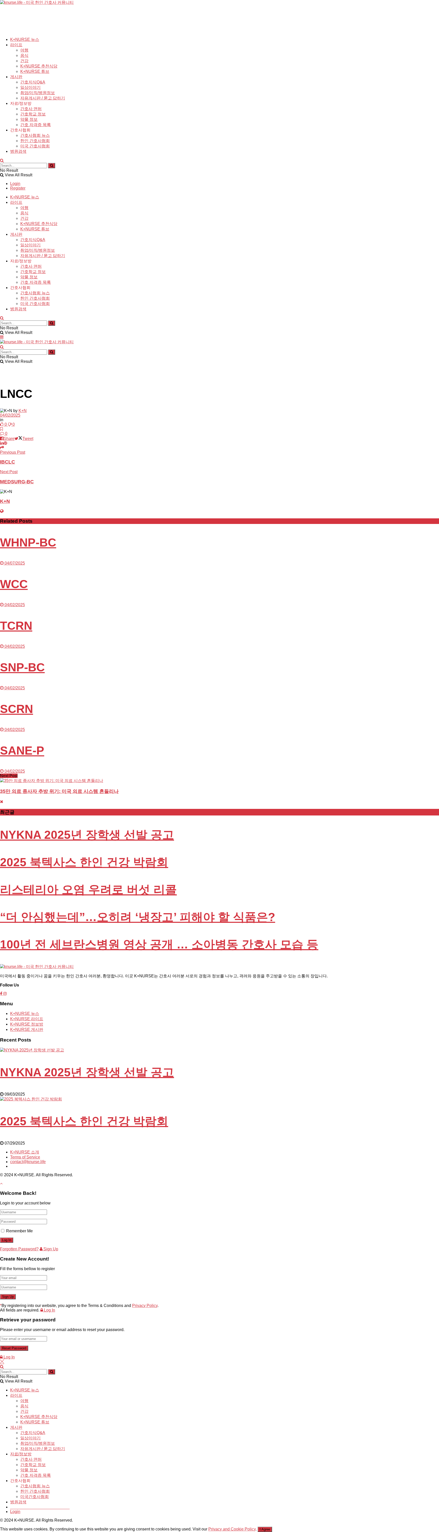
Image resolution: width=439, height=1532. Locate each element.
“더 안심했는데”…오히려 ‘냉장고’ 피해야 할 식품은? (137, 917)
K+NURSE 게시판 (26, 1029)
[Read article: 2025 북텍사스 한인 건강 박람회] (219, 1099)
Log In (49, 1310)
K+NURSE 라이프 (26, 1019)
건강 (24, 61)
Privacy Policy (145, 1305)
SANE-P (22, 750)
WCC (14, 584)
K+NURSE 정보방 (26, 1024)
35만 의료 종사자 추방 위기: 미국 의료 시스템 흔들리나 (59, 791)
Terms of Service (25, 1157)
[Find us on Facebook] (1, 994)
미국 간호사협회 (35, 146)
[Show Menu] (2, 337)
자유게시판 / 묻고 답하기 (42, 98)
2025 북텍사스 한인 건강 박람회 (84, 862)
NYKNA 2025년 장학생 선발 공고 (87, 834)
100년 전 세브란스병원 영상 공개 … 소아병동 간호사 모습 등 (159, 944)
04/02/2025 (10, 415)
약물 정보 (29, 119)
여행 (24, 50)
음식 (24, 55)
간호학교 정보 (33, 114)
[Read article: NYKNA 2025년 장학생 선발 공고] (219, 1050)
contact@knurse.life (28, 1162)
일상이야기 (30, 87)
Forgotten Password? (19, 1249)
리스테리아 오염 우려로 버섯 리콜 (88, 889)
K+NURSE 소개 (24, 1152)
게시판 (16, 77)
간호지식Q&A (32, 82)
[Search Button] (2, 160)
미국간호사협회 (34, 1496)
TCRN (16, 625)
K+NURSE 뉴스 (24, 39)
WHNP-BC (28, 542)
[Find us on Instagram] (5, 994)
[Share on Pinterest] (5, 443)
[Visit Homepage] (37, 2)
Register (17, 188)
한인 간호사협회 (35, 141)
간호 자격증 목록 (35, 125)
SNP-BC (22, 667)
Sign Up (50, 1249)
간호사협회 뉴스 (35, 135)
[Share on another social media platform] (2, 448)
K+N (23, 410)
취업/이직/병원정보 (37, 93)
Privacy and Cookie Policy (232, 1529)
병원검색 (18, 151)
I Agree (265, 1529)
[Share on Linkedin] (2, 443)
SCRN (16, 709)
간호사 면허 (31, 109)
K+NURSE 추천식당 (38, 66)
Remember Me (19, 1231)
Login (15, 183)
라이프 (16, 45)
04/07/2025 (14, 563)
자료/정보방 (21, 1454)
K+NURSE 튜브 (34, 71)
